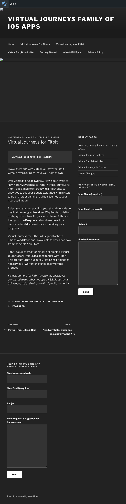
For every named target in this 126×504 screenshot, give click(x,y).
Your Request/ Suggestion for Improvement (23, 420)
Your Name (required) (90, 194)
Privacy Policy (95, 52)
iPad (25, 301)
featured (18, 306)
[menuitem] (4, 4)
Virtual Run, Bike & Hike (20, 52)
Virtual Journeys (52, 301)
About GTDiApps (72, 52)
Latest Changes (86, 173)
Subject (82, 224)
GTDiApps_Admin (48, 137)
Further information (89, 239)
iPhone (34, 301)
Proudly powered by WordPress (23, 496)
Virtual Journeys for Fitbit (70, 44)
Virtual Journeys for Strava (35, 44)
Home (11, 44)
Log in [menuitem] (13, 3)
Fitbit (16, 301)
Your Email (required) (90, 209)
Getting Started (48, 52)
